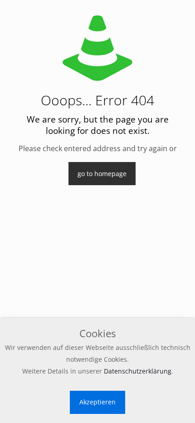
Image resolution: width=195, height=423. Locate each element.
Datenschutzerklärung (137, 371)
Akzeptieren (97, 402)
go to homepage (102, 173)
